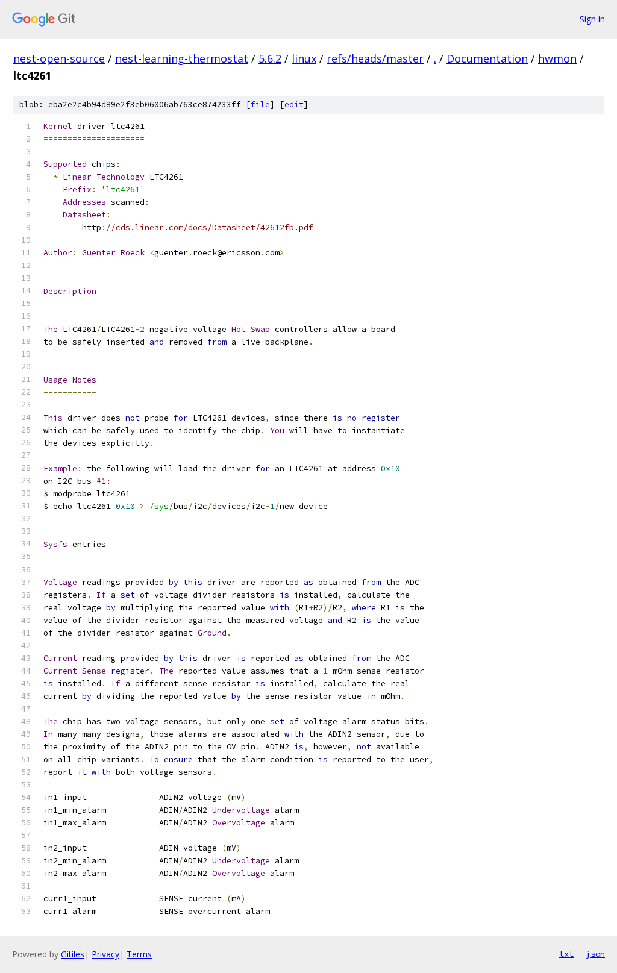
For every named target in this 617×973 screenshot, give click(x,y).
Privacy (105, 954)
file (260, 104)
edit (294, 104)
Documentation (487, 58)
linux (304, 58)
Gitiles (72, 954)
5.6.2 (269, 58)
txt (566, 953)
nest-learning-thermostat (181, 58)
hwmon (557, 58)
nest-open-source (59, 58)
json (595, 953)
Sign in (592, 19)
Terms (139, 954)
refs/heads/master (375, 58)
